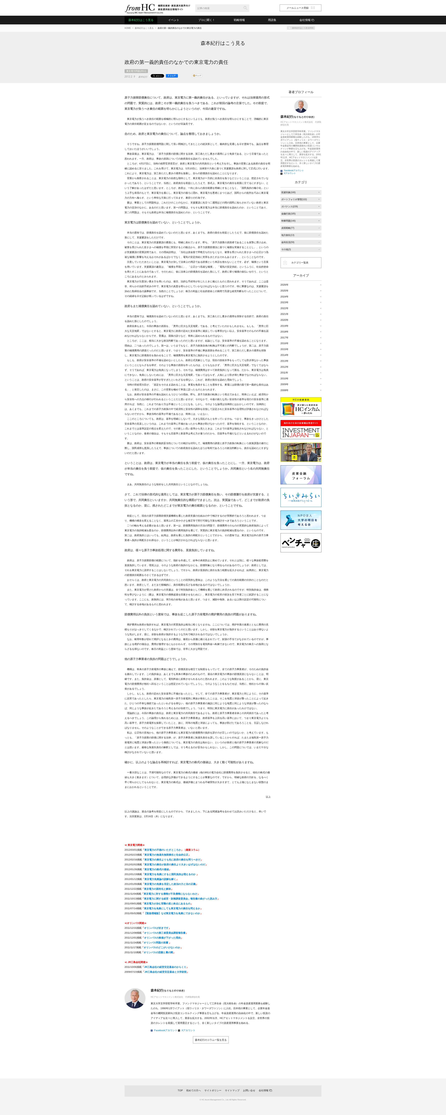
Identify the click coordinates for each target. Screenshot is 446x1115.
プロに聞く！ (206, 19)
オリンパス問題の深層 (156, 942)
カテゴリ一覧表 (299, 262)
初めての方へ (193, 1090)
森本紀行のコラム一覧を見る (211, 1039)
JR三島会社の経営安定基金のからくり (165, 967)
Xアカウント (188, 1030)
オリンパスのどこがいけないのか (162, 947)
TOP (180, 1090)
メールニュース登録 (298, 7)
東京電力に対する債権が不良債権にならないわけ (170, 893)
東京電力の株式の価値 (156, 869)
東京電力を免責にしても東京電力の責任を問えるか (172, 908)
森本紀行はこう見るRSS (302, 28)
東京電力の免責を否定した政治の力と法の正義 (170, 884)
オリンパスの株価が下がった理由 (162, 937)
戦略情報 (239, 19)
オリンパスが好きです (156, 928)
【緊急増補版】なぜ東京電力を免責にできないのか (172, 913)
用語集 (272, 19)
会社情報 (263, 1090)
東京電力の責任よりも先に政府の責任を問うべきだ (172, 859)
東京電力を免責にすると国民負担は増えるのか (170, 874)
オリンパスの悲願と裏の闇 (158, 952)
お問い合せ (249, 1090)
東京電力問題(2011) (136, 71)
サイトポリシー (212, 1090)
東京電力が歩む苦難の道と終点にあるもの (167, 903)
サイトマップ (232, 1090)
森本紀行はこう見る (140, 19)
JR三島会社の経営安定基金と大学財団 (165, 971)
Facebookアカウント (165, 1030)
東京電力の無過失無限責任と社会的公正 (166, 854)
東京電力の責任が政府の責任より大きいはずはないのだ (174, 864)
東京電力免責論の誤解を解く (160, 879)
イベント (173, 19)
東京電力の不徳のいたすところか (162, 849)
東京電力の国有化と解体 (157, 888)
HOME (128, 28)
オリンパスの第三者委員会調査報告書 (165, 932)
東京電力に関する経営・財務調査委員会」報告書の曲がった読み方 (180, 898)
